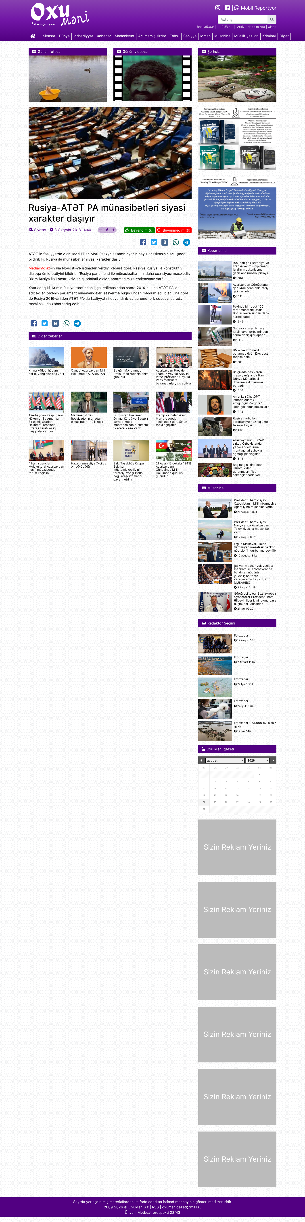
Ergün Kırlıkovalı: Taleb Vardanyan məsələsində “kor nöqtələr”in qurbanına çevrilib (255, 547)
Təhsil (175, 36)
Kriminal (269, 36)
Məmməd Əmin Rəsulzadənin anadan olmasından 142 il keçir (87, 418)
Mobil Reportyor (258, 8)
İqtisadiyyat (83, 36)
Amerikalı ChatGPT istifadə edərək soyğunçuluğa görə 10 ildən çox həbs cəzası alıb (251, 402)
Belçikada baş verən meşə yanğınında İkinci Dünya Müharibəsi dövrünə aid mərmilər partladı (249, 378)
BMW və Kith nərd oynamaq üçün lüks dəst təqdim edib (250, 354)
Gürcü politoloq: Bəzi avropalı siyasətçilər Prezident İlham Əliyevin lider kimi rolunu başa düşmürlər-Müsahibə (255, 599)
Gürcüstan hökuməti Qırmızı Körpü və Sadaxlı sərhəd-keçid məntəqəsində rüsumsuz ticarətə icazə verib (130, 421)
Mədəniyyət (124, 36)
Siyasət (49, 36)
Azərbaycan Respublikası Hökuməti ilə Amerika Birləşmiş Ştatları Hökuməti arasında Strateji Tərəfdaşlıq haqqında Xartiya (46, 423)
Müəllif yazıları (246, 36)
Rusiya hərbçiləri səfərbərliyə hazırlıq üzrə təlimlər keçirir (250, 422)
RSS (155, 1207)
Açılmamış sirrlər (152, 36)
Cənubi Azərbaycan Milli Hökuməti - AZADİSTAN (88, 372)
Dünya (64, 36)
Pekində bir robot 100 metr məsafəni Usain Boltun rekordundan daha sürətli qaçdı (251, 311)
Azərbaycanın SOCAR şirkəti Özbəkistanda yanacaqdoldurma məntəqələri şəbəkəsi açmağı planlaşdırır (248, 447)
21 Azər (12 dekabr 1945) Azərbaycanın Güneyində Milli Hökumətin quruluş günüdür (173, 470)
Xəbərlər (104, 36)
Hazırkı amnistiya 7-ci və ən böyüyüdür (88, 465)
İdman (205, 36)
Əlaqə (272, 27)
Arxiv (240, 27)
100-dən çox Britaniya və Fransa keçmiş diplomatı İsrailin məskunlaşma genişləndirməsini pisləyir (251, 268)
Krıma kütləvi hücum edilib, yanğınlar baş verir (46, 372)
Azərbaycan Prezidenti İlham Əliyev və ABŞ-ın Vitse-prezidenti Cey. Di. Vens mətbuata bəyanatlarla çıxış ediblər (173, 377)
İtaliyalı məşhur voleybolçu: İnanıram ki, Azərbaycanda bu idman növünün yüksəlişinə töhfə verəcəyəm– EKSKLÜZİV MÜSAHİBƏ (253, 574)
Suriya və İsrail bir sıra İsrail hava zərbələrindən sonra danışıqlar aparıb (250, 332)
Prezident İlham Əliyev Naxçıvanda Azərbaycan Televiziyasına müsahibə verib (251, 527)
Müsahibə (222, 36)
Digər (284, 36)
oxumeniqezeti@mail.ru (181, 1207)
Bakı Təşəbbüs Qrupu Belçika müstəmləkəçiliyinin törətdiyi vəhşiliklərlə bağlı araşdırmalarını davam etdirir (128, 471)
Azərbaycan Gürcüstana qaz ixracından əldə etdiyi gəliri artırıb (251, 288)
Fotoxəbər (241, 635)
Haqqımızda (256, 27)
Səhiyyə (189, 36)
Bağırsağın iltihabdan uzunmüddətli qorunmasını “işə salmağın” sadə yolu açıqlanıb (248, 471)
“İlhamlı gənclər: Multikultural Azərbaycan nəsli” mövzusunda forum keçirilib (46, 468)
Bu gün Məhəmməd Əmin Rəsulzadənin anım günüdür (130, 374)
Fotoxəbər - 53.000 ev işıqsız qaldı (255, 724)
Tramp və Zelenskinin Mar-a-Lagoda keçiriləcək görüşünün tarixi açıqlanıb (171, 420)
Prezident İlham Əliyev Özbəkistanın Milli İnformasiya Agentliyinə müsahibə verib (255, 504)
